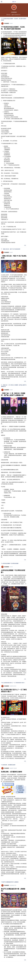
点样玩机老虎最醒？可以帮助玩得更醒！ (10, 563)
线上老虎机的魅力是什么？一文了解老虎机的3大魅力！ (13, 682)
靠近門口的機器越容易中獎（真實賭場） (10, 882)
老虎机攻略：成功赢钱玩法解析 (8, 764)
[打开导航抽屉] (1, 1)
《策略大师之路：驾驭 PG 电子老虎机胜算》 (11, 249)
